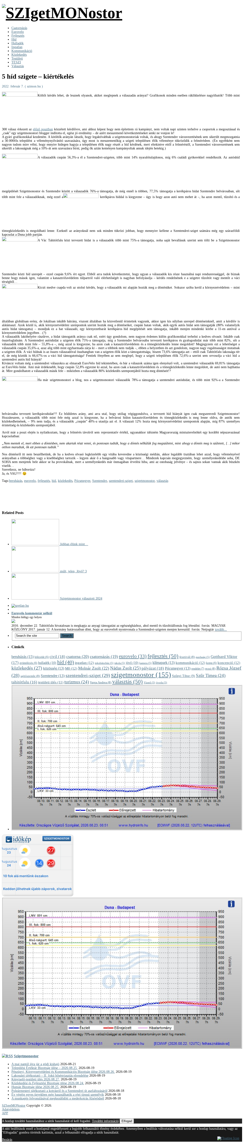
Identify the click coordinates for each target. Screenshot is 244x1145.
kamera (145, 663)
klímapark (163, 663)
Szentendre (99, 481)
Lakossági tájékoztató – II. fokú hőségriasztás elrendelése (49, 1075)
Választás (17, 66)
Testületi (17, 58)
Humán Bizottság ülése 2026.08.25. (35, 1087)
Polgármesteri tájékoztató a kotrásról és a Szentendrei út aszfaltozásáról (59, 1091)
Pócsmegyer (82, 481)
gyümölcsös (28, 663)
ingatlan (84, 663)
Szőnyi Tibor (183, 676)
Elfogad (127, 1121)
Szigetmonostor (26, 1056)
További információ (105, 1121)
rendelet (197, 668)
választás (162, 481)
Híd (13, 39)
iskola (119, 663)
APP (5, 1113)
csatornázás (104, 656)
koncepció (229, 663)
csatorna (77, 656)
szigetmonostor (145, 481)
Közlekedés (19, 54)
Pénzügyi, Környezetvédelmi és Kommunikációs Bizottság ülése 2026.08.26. (63, 1072)
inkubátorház (104, 663)
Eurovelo (17, 32)
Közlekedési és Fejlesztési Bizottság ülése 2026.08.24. (47, 1083)
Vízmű (149, 682)
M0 (71, 668)
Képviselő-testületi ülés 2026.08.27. (35, 1079)
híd (54, 481)
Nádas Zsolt (125, 668)
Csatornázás (19, 28)
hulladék (47, 663)
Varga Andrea (100, 682)
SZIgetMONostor (13, 1105)
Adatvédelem (11, 1109)
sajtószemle (30, 676)
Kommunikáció (21, 51)
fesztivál (187, 657)
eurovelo (30, 481)
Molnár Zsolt (93, 668)
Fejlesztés (17, 35)
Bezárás (7, 1139)
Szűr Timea (210, 675)
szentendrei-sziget (121, 481)
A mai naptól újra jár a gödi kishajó (35, 1064)
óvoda (161, 682)
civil (57, 656)
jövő (132, 663)
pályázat (153, 668)
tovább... (221, 629)
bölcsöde (42, 657)
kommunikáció (190, 663)
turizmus (76, 681)
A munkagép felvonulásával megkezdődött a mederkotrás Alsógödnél (57, 1098)
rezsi (210, 668)
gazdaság (203, 657)
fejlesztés (44, 481)
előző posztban (43, 129)
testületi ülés (50, 682)
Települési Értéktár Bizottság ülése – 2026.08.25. (44, 1068)
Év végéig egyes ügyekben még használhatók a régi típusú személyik (57, 1094)
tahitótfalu (24, 682)
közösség (53, 668)
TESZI (16, 62)
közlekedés (65, 481)
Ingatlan (16, 47)
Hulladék (17, 43)
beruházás (15, 481)
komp (211, 663)
